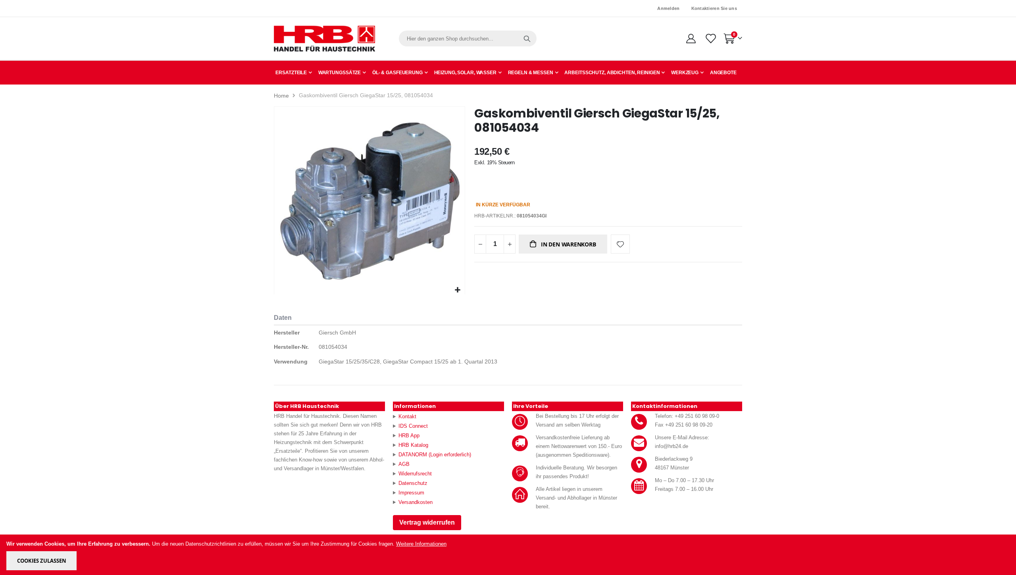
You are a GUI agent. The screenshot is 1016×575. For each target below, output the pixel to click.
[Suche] (527, 38)
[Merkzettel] (710, 38)
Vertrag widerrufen (427, 522)
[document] (508, 554)
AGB (404, 464)
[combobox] (468, 38)
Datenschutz (412, 483)
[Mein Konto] (690, 38)
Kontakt (407, 416)
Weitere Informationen (421, 544)
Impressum (411, 493)
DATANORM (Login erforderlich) (434, 455)
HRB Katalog (413, 445)
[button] (458, 290)
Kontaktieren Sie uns (714, 8)
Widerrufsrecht (415, 474)
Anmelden (668, 8)
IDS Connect (413, 426)
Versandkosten (415, 502)
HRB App (408, 435)
